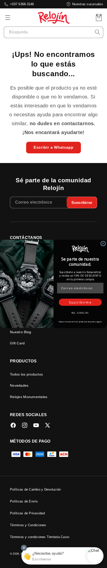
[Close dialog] (103, 243)
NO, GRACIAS (80, 312)
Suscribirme (80, 302)
